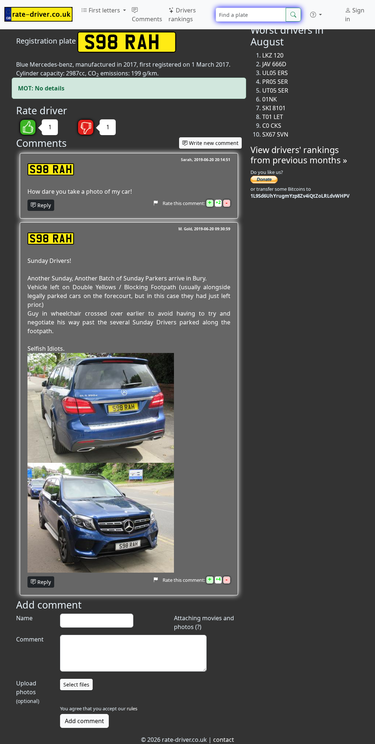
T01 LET (272, 117)
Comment (30, 639)
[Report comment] (155, 203)
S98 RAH (50, 169)
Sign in (354, 14)
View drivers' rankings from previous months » (298, 155)
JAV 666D (274, 64)
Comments (147, 19)
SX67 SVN (275, 134)
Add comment (84, 721)
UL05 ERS (275, 73)
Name (24, 618)
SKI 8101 (274, 108)
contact (223, 740)
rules (132, 708)
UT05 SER (275, 90)
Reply (43, 205)
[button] (316, 14)
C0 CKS (271, 126)
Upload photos (27, 691)
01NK (269, 99)
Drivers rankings (182, 14)
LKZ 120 (272, 55)
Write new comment (213, 143)
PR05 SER (275, 82)
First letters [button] (104, 10)
